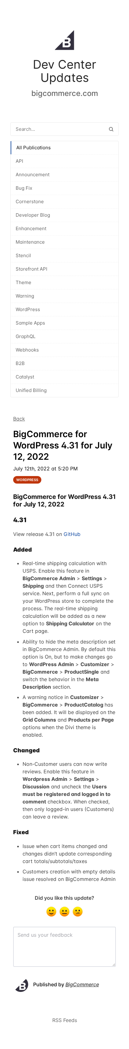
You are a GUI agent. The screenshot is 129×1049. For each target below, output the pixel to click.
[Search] (111, 129)
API (19, 161)
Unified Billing (31, 390)
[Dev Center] (64, 41)
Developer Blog (33, 215)
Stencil (23, 255)
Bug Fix (24, 188)
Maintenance (30, 242)
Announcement (32, 174)
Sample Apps (30, 323)
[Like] (51, 912)
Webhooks (27, 350)
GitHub (72, 534)
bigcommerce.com (64, 93)
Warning (25, 296)
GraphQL (25, 336)
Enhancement (31, 228)
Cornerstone (30, 201)
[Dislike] (78, 912)
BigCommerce (82, 984)
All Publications (33, 148)
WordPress (28, 309)
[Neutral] (64, 912)
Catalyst (25, 377)
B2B (20, 363)
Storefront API (31, 269)
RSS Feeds (64, 1020)
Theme (23, 282)
